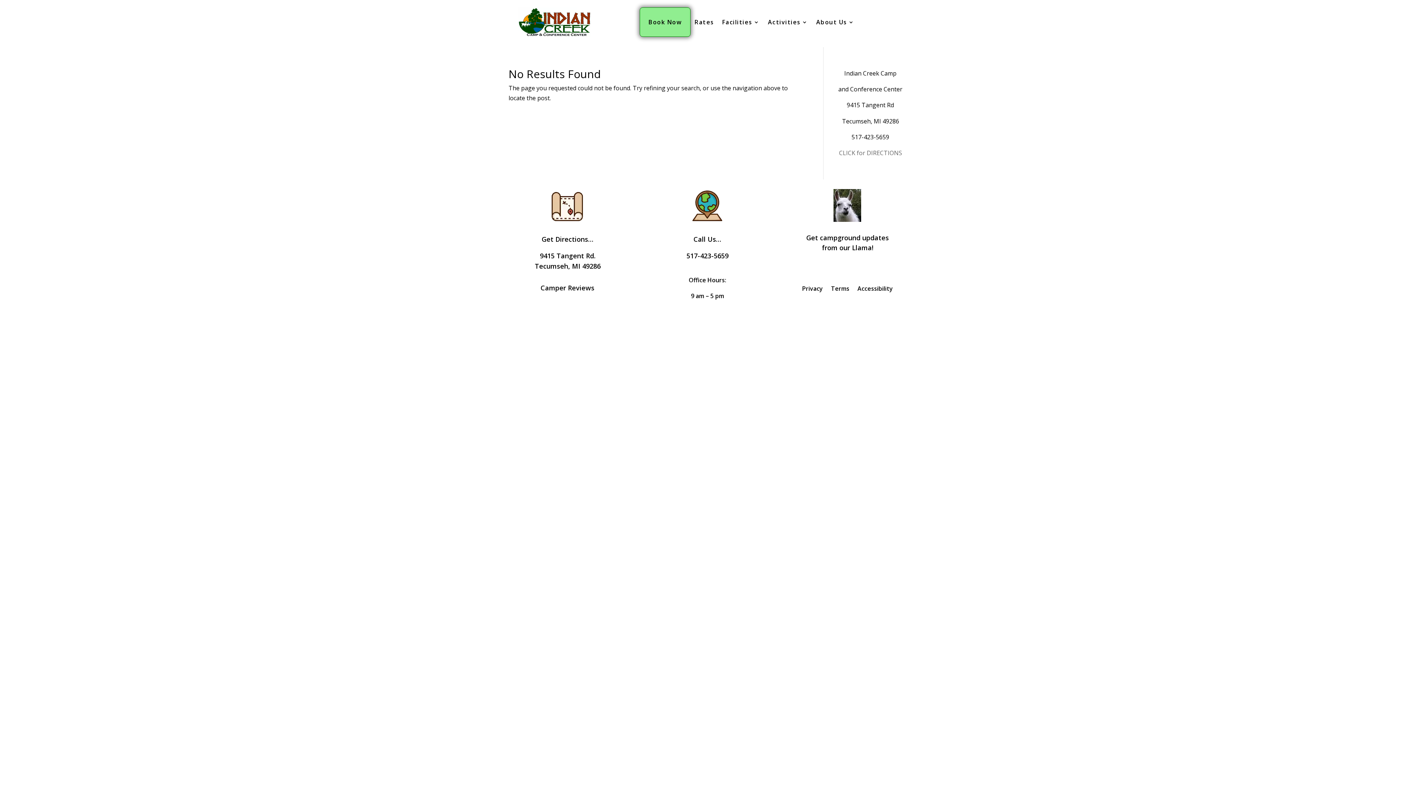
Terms (840, 289)
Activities (784, 22)
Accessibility (875, 289)
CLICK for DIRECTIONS (870, 153)
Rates (704, 22)
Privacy (812, 289)
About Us (831, 22)
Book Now (665, 22)
